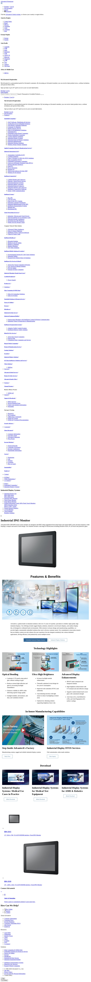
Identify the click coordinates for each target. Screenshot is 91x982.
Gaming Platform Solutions (15, 136)
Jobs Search (7, 925)
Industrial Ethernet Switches (16, 183)
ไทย (5, 62)
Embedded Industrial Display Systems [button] (35, 640)
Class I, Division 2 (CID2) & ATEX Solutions (21, 158)
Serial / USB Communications (16, 191)
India (5, 50)
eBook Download (10, 799)
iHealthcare (7, 309)
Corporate (7, 427)
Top (3, 978)
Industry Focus (8, 936)
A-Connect (7, 480)
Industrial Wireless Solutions (16, 143)
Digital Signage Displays (11, 508)
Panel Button (4, 92)
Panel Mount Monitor (10, 501)
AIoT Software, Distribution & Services (19, 122)
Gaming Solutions (8, 350)
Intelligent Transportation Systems (17, 206)
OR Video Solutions (13, 247)
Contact (6, 474)
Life (9, 459)
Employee (6, 471)
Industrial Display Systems (15, 138)
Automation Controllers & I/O (16, 155)
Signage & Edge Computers (16, 269)
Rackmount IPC (12, 209)
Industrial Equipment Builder (11, 316)
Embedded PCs (12, 132)
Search (6, 10)
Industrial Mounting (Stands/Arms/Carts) (14, 273)
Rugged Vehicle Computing (11, 343)
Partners (6, 383)
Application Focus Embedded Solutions (19, 124)
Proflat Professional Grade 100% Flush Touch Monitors (19, 503)
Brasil (6, 23)
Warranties (11, 406)
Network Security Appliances (16, 219)
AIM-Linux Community (14, 417)
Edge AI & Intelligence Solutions (17, 130)
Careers (6, 454)
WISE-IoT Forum (13, 418)
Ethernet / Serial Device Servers (17, 181)
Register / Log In (9, 97)
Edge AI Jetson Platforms (15, 231)
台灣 (5, 60)
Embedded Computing (9, 118)
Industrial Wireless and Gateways (17, 187)
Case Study (7, 932)
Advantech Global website (13, 14)
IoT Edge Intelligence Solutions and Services (15, 360)
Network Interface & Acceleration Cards (19, 217)
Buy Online (9, 909)
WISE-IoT (11, 393)
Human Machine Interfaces (15, 164)
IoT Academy (12, 415)
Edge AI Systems (13, 295)
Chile (5, 28)
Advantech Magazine (14, 437)
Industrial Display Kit (10, 493)
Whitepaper (7, 934)
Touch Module (8, 511)
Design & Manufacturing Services (12, 347)
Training (10, 460)
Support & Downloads (10, 398)
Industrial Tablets (12, 256)
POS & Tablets (12, 268)
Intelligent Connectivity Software (17, 189)
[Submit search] (41, 94)
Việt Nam (7, 66)
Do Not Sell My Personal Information (14, 973)
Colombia (7, 29)
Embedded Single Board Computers (18, 133)
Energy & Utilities (8, 302)
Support (6, 394)
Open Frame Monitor (10, 500)
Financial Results (12, 445)
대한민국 (7, 55)
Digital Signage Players (14, 128)
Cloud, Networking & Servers (11, 212)
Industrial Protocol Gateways (16, 186)
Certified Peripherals (9, 276)
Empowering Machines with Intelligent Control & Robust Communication (28, 319)
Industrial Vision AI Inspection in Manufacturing (21, 321)
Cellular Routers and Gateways (16, 179)
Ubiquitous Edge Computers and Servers (19, 340)
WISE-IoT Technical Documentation (18, 420)
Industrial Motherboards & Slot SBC (18, 204)
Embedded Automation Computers (17, 161)
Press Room (11, 439)
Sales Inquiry (52, 756)
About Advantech (8, 430)
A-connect (7, 944)
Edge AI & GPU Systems (15, 201)
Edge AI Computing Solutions (16, 294)
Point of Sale (11, 338)
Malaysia (6, 57)
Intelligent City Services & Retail (12, 261)
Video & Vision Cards (14, 234)
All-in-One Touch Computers (16, 337)
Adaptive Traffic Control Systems (17, 328)
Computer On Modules (14, 127)
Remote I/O (11, 169)
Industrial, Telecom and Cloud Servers (18, 216)
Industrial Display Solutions (11, 357)
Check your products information (17, 405)
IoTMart (6, 477)
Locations (10, 462)
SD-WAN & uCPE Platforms (16, 221)
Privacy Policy (8, 972)
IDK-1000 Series (9, 495)
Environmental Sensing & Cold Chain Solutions (21, 254)
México (6, 24)
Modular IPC (11, 207)
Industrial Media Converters (15, 184)
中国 (5, 48)
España (6, 39)
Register (6, 6)
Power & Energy (12, 168)
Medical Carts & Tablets (14, 243)
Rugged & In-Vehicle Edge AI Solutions (19, 258)
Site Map (6, 970)
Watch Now (7, 756)
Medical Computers (13, 244)
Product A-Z (7, 283)
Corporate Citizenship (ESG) (12, 923)
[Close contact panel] (1, 892)
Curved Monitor (8, 509)
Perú (5, 31)
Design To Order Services (10, 376)
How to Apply (12, 464)
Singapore (8, 11)
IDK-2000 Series (9, 497)
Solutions (7, 287)
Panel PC (10, 166)
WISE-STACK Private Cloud (16, 222)
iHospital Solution (13, 241)
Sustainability (7, 467)
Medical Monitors (13, 246)
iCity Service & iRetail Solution (17, 266)
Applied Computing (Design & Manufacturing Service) (17, 148)
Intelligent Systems (9, 194)
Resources (11, 413)
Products (6, 115)
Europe (6, 38)
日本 (5, 53)
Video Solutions (8, 364)
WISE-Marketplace (9, 479)
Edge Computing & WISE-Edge (12, 290)
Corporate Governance (14, 447)
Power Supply (12, 280)
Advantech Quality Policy (10, 379)
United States (8, 21)
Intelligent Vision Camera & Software (18, 232)
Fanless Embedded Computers (16, 135)
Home (6, 483)
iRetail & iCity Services (10, 333)
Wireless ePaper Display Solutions (17, 144)
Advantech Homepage (7, 1)
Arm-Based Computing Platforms (17, 125)
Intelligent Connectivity (10, 176)
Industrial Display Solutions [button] (58, 640)
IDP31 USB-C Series (10, 506)
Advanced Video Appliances (16, 229)
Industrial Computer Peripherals (17, 202)
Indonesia (7, 52)
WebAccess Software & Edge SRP (17, 171)
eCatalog (6, 940)
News (6, 939)
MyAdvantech (8, 8)
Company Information (14, 434)
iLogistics (6, 353)
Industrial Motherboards (14, 141)
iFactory (6, 306)
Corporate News (9, 920)
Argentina (7, 26)
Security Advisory (9, 423)
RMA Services (12, 401)
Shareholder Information (15, 450)
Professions (11, 457)
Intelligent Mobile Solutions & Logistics (14, 251)
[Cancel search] (43, 94)
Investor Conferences (14, 449)
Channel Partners (8, 386)
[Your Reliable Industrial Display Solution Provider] (45, 619)
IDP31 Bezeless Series (10, 505)
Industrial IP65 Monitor (10, 498)
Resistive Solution (9, 513)
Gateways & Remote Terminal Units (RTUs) (20, 163)
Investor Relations (8, 442)
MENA (6, 73)
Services (6, 369)
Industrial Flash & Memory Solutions (18, 140)
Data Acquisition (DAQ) (15, 160)
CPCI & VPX (12, 199)
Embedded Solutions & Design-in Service (14, 299)
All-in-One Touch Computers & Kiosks (19, 265)
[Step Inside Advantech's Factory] (23, 744)
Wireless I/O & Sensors (14, 172)
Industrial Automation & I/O (11, 151)
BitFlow (10, 367)
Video (6, 937)
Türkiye (6, 64)
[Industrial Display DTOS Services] (68, 744)
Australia (6, 47)
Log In (12, 6)
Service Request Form (14, 403)
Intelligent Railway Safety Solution (17, 330)
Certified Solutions (13, 156)
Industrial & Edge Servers (10, 312)
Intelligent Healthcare (9, 237)
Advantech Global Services (11, 372)
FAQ (5, 942)
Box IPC (10, 198)
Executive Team (12, 435)
